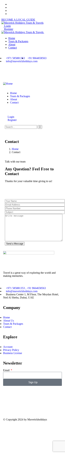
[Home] (8, 83)
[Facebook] (7, 73)
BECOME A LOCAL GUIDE (18, 19)
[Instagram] (16, 73)
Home (15, 148)
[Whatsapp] (26, 73)
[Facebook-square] (7, 406)
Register (8, 29)
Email (6, 370)
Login (7, 25)
